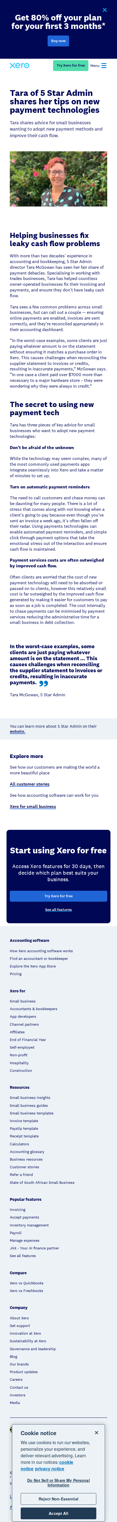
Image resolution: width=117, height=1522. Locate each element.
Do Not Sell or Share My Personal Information (58, 1482)
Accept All (58, 1513)
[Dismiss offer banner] (104, 10)
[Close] (97, 1433)
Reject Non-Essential (58, 1499)
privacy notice (49, 1468)
